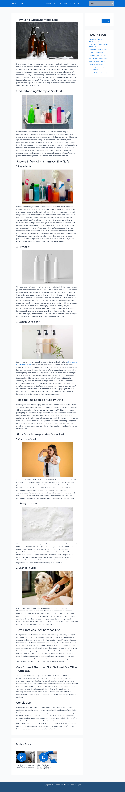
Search (91, 18)
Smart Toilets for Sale (96, 65)
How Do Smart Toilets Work (98, 58)
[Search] (112, 3)
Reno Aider (17, 3)
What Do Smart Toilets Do (97, 62)
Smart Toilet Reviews (96, 52)
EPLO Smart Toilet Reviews (98, 49)
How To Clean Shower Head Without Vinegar (25, 766)
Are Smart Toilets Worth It (98, 55)
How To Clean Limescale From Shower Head (44, 767)
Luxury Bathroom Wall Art (98, 73)
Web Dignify (77, 785)
